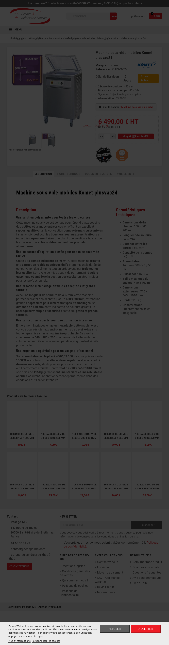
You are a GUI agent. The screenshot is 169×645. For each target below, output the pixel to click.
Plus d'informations (19, 640)
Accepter (145, 629)
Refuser (114, 629)
